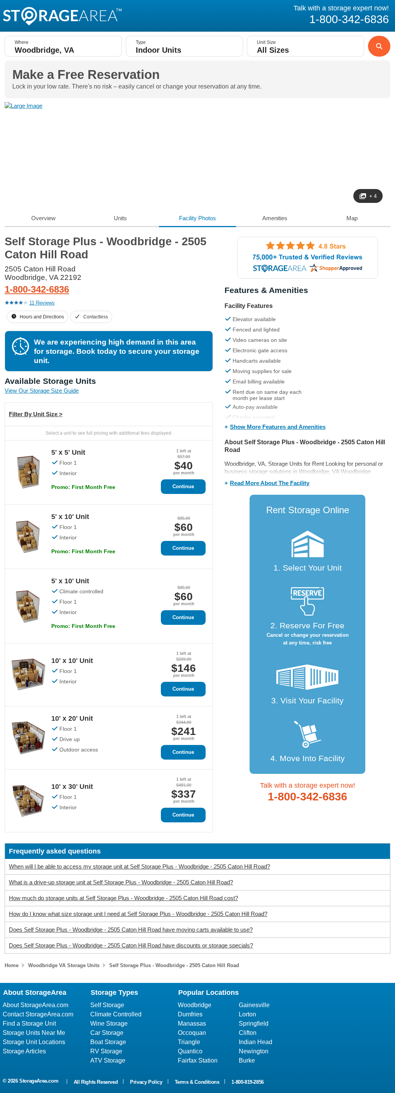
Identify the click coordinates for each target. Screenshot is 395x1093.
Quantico (190, 1051)
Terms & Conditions (197, 1082)
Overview (43, 218)
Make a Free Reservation (86, 74)
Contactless (95, 317)
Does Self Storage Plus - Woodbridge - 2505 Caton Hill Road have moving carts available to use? (131, 929)
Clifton (248, 1032)
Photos (197, 218)
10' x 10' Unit (72, 661)
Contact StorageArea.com (38, 1014)
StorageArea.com (38, 1081)
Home (12, 965)
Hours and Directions (42, 317)
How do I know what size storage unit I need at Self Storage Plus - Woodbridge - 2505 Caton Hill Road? (138, 914)
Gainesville (254, 1005)
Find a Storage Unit (29, 1023)
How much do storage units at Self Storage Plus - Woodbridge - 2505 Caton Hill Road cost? (123, 898)
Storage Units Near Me (34, 1032)
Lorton (247, 1014)
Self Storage (107, 1005)
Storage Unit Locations (34, 1042)
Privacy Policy (146, 1082)
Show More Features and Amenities (278, 426)
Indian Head (255, 1042)
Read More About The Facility (269, 483)
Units (120, 218)
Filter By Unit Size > (35, 414)
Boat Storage (108, 1042)
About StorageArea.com (35, 1005)
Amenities (274, 218)
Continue (183, 486)
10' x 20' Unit (72, 718)
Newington (253, 1051)
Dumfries (190, 1014)
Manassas (192, 1023)
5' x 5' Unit (68, 452)
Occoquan (192, 1032)
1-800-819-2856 (247, 1082)
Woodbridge (194, 1005)
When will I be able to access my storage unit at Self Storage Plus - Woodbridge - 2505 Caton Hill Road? (139, 866)
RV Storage (106, 1051)
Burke (247, 1060)
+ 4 (373, 196)
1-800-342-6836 (37, 289)
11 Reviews (42, 303)
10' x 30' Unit (72, 786)
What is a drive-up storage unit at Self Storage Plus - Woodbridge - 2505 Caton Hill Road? (121, 882)
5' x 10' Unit (70, 517)
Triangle (189, 1042)
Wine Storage (109, 1023)
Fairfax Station (198, 1060)
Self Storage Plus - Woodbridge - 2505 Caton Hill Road (174, 965)
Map (352, 218)
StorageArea (62, 16)
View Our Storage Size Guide (42, 390)
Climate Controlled (116, 1014)
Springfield (253, 1023)
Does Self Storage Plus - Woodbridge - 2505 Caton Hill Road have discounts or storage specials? (131, 945)
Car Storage (106, 1032)
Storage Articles (24, 1051)
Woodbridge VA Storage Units (64, 965)
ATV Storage (107, 1060)
